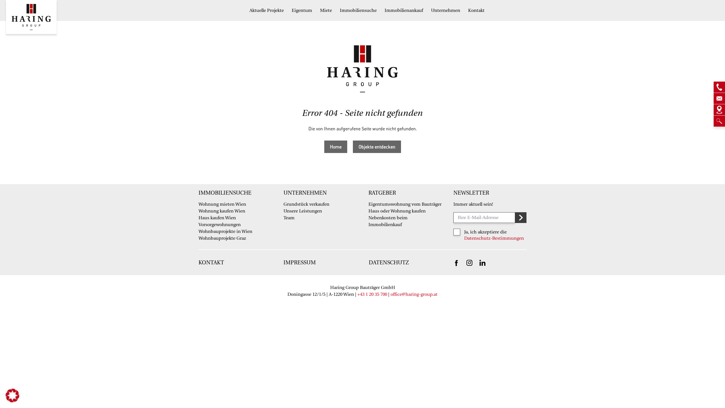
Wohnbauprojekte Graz (222, 238)
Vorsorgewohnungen (220, 224)
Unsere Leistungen (302, 211)
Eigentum (302, 10)
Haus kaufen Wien (217, 217)
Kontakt (476, 10)
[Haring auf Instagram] (469, 262)
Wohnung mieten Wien (222, 204)
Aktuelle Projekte (267, 10)
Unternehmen (445, 10)
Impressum (299, 263)
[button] (12, 395)
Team (289, 217)
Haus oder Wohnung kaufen (397, 211)
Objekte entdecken (377, 147)
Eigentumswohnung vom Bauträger (405, 204)
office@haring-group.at (414, 294)
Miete (326, 10)
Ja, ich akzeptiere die (485, 232)
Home (336, 147)
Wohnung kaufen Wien (222, 211)
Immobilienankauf (404, 10)
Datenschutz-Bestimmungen (494, 238)
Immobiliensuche (358, 10)
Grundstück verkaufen (306, 204)
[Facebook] (456, 262)
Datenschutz (389, 263)
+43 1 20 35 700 (372, 294)
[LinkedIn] (482, 262)
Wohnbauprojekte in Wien (225, 231)
